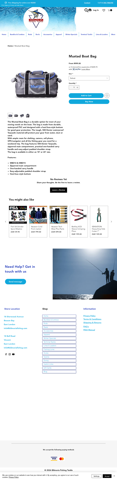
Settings (96, 476)
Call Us (105, 3)
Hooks (46, 353)
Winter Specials (50, 338)
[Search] (86, 10)
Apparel (47, 335)
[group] (58, 222)
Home (10, 46)
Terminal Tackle (50, 342)
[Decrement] (70, 87)
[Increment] (77, 87)
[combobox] (89, 78)
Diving (46, 360)
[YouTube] (13, 354)
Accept (107, 476)
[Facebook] (6, 354)
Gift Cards (47, 368)
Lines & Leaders (50, 346)
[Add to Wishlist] (107, 95)
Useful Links (48, 364)
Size (71, 74)
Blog (45, 372)
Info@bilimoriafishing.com (15, 328)
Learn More (85, 69)
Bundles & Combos (51, 320)
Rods (46, 323)
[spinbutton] (74, 87)
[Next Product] (111, 221)
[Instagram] (9, 354)
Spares (46, 357)
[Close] (114, 476)
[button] (110, 10)
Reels (46, 327)
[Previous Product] (5, 221)
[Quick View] (18, 215)
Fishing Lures (49, 349)
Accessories (48, 331)
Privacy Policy (14, 477)
